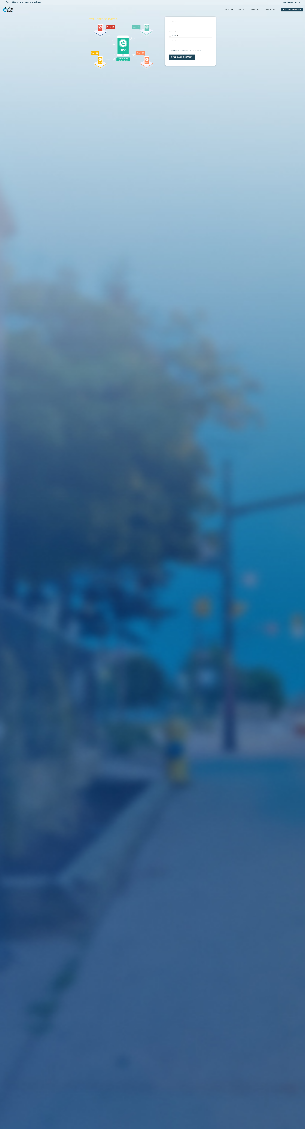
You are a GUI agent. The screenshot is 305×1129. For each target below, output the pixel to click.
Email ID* (172, 41)
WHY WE (242, 9)
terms (185, 51)
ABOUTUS (229, 9)
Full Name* (173, 21)
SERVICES (255, 9)
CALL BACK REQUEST (292, 9)
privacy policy (196, 51)
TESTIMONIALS (271, 9)
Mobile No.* (173, 31)
